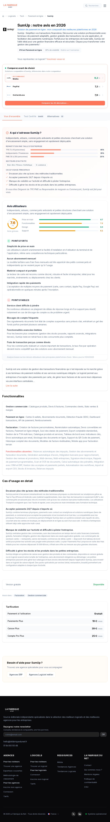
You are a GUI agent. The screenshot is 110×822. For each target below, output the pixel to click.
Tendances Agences (66, 767)
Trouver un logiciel (38, 766)
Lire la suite (12, 385)
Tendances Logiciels (66, 771)
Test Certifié (33, 116)
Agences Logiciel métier (41, 674)
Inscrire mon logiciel (39, 779)
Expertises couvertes (12, 771)
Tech (22, 16)
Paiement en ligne (35, 16)
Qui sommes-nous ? (93, 770)
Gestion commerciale (37, 595)
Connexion (8, 792)
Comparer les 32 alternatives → (55, 103)
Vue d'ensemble (12, 116)
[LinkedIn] (79, 814)
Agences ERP (15, 674)
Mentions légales (91, 774)
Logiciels (12, 16)
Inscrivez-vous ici (56, 59)
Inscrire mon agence (12, 787)
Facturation (19, 595)
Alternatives (55, 116)
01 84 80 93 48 (10, 745)
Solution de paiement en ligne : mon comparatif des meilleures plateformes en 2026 (57, 29)
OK (103, 734)
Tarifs (6, 796)
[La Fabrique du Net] (10, 5)
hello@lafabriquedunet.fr (15, 741)
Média (60, 762)
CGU (86, 787)
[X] (73, 814)
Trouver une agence (12, 766)
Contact (87, 765)
